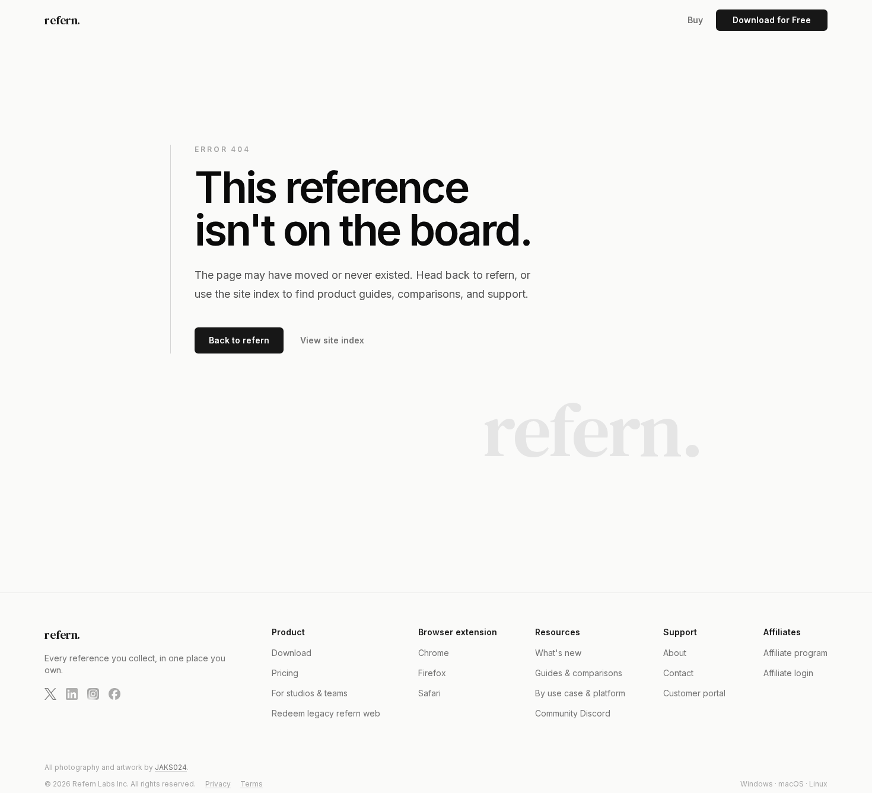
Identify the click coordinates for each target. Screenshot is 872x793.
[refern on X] (50, 694)
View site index (332, 340)
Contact (678, 673)
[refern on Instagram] (93, 694)
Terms (251, 783)
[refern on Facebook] (114, 694)
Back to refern (239, 340)
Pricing (285, 673)
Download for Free (772, 20)
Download (291, 653)
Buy (695, 20)
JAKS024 (171, 767)
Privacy (218, 783)
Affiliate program (795, 653)
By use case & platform (580, 693)
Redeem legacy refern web (326, 713)
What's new (558, 653)
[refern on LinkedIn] (72, 694)
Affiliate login (788, 673)
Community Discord (572, 713)
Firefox (432, 673)
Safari (429, 693)
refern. (62, 20)
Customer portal (694, 693)
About (674, 653)
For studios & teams (310, 693)
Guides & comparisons (578, 673)
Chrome (433, 653)
